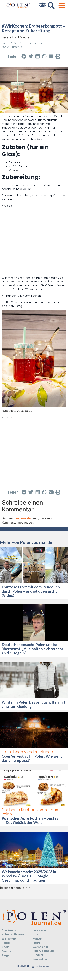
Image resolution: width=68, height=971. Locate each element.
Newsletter (40, 959)
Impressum (40, 930)
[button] (61, 5)
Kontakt (38, 938)
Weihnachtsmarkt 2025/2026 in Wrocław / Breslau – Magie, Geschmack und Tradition (29, 875)
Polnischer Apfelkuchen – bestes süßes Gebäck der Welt (30, 820)
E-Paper (38, 955)
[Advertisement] (34, 242)
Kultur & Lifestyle (12, 47)
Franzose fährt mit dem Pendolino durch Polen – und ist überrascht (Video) (31, 591)
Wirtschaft (9, 938)
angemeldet (24, 518)
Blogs (5, 955)
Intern (37, 943)
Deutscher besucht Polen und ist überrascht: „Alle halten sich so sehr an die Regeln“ (32, 648)
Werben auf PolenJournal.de (43, 949)
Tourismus (9, 930)
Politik (6, 943)
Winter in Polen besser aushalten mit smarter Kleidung (33, 704)
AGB (35, 934)
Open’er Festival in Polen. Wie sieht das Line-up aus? (32, 758)
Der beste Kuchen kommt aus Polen (30, 812)
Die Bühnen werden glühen (27, 752)
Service (7, 951)
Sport (5, 947)
